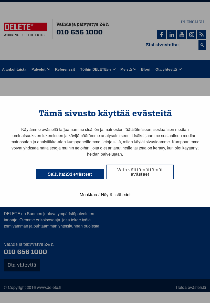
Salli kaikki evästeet (70, 174)
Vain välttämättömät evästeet (140, 172)
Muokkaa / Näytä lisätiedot (105, 194)
